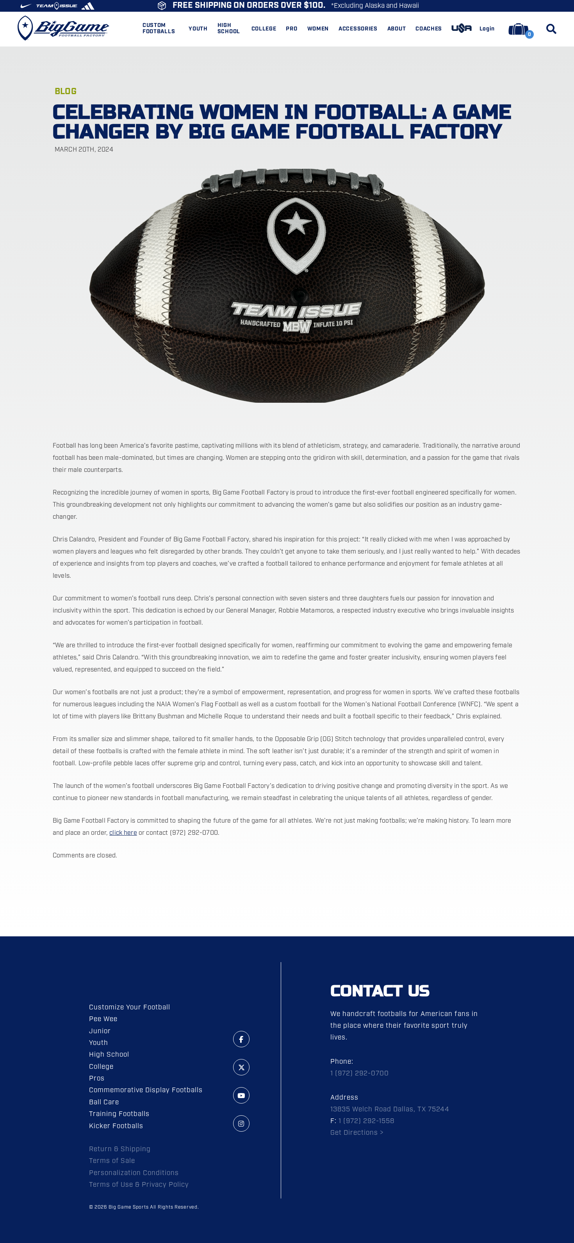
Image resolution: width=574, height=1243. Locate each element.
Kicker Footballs (116, 1126)
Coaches (428, 29)
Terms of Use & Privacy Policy (139, 1184)
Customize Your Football (129, 1007)
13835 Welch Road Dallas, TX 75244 (390, 1109)
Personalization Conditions (134, 1173)
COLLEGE (263, 29)
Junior (100, 1031)
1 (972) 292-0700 (359, 1073)
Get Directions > (357, 1133)
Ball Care (104, 1102)
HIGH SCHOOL (228, 29)
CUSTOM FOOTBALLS (159, 29)
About (396, 29)
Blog (66, 91)
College (101, 1067)
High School (109, 1054)
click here (123, 833)
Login (487, 29)
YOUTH (198, 29)
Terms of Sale (112, 1161)
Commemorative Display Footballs (146, 1090)
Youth (98, 1043)
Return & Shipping (120, 1149)
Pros (97, 1078)
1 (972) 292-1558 (366, 1121)
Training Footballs (119, 1114)
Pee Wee (103, 1019)
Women (318, 29)
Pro (291, 29)
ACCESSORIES (358, 29)
